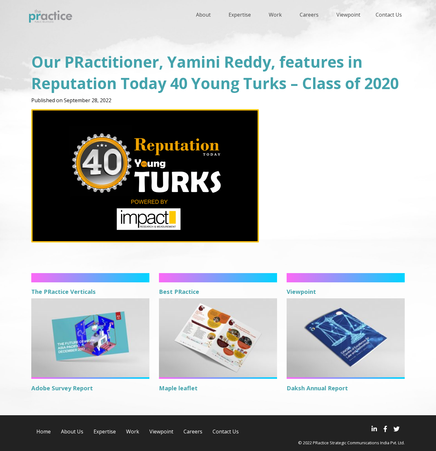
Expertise (105, 431)
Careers (193, 431)
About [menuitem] (203, 14)
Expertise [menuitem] (240, 14)
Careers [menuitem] (309, 14)
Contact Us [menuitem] (389, 14)
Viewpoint (161, 431)
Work (132, 431)
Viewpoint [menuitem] (348, 14)
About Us (72, 431)
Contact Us (226, 431)
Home (43, 431)
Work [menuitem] (275, 14)
